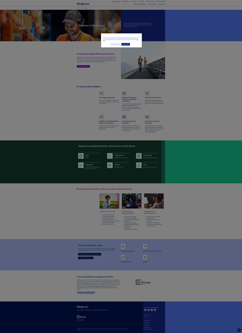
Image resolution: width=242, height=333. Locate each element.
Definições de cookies (115, 44)
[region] (121, 40)
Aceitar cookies (126, 44)
